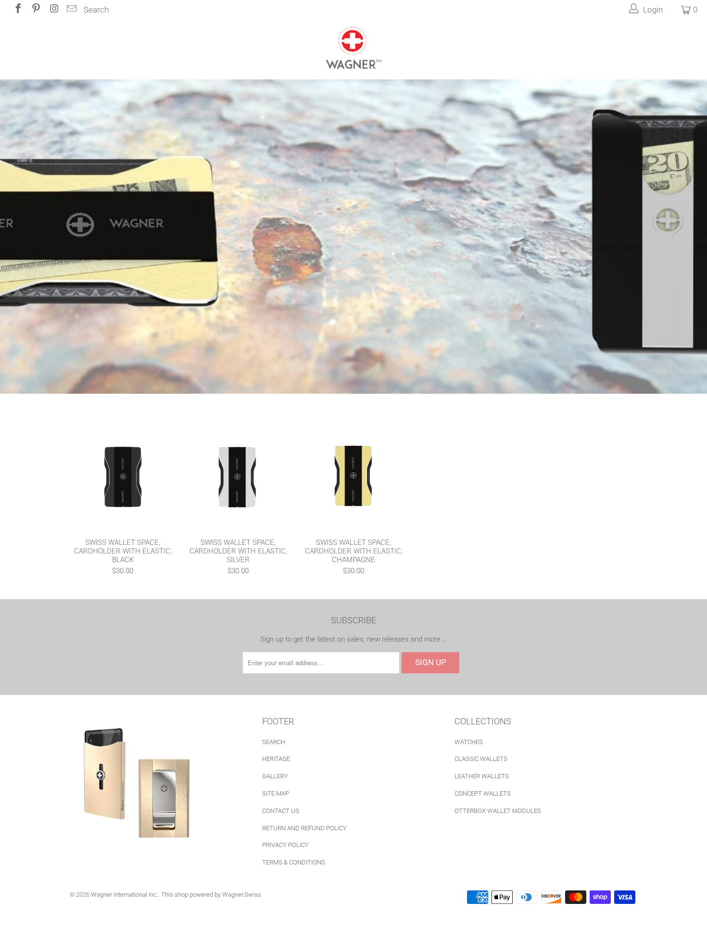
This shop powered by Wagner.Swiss (211, 894)
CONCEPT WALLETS (482, 793)
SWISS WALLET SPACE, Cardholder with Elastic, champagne (353, 475)
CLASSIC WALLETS (480, 758)
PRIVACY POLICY (285, 845)
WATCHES (468, 742)
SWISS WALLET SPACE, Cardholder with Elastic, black (123, 475)
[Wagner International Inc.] (353, 49)
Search (96, 9)
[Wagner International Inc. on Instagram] (53, 9)
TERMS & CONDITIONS (293, 862)
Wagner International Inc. (124, 894)
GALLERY (275, 776)
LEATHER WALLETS (481, 776)
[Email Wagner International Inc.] (70, 9)
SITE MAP (275, 793)
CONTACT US (280, 810)
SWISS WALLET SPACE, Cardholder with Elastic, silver (238, 475)
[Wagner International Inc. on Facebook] (17, 9)
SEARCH (273, 742)
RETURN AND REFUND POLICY (304, 828)
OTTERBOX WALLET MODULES (497, 810)
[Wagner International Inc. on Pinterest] (35, 9)
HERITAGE (276, 758)
